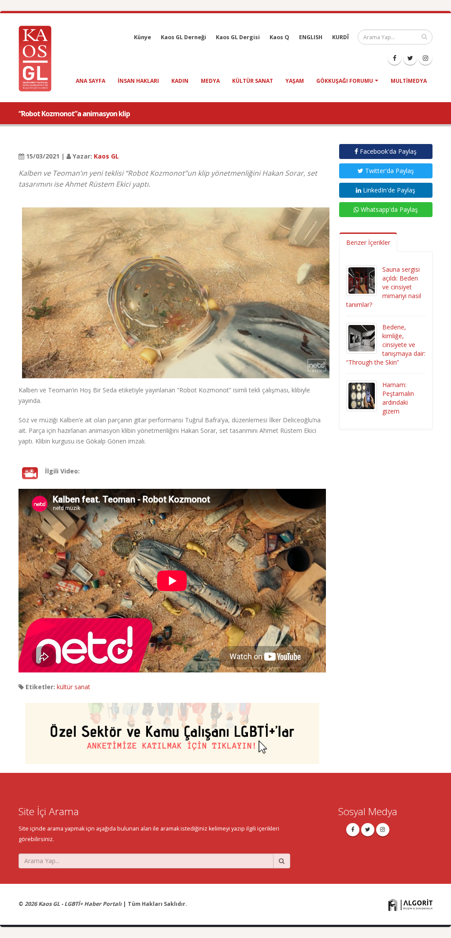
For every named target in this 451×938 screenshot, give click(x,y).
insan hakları (138, 81)
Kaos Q (279, 37)
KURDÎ (340, 37)
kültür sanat (252, 81)
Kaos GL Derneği (183, 37)
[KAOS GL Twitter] (410, 58)
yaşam (294, 81)
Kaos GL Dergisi (238, 37)
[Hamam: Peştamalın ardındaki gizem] (361, 395)
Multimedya (409, 81)
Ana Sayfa (90, 81)
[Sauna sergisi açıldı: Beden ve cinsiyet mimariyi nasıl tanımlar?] (361, 280)
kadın (180, 81)
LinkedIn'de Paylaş (388, 190)
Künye (142, 37)
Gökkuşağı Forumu (344, 81)
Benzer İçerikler (368, 242)
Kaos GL (106, 156)
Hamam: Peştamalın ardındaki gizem (398, 397)
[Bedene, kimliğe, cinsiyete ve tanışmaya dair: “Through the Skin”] (361, 337)
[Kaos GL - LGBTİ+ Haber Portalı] (38, 58)
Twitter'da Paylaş (388, 170)
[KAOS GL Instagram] (425, 58)
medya (210, 81)
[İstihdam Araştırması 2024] (172, 729)
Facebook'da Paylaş (387, 151)
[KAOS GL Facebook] (394, 58)
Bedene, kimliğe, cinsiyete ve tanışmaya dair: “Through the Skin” (385, 344)
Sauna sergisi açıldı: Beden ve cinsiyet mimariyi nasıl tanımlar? (383, 287)
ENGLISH (310, 37)
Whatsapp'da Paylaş (388, 209)
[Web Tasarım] (410, 904)
